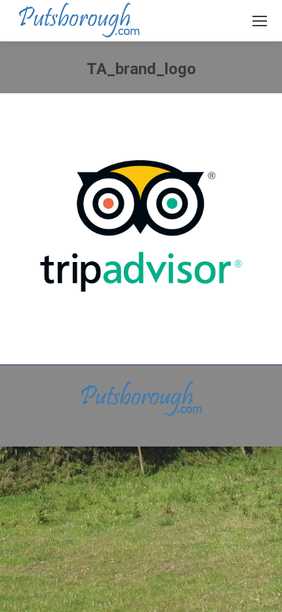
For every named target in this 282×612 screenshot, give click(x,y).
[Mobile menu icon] (260, 21)
